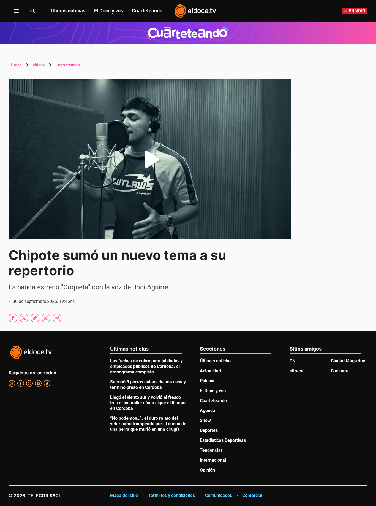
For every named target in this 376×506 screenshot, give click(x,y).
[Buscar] (32, 11)
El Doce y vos (108, 11)
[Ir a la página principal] (195, 11)
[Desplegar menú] (12, 11)
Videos (38, 65)
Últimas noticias (67, 11)
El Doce (15, 65)
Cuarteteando (147, 11)
